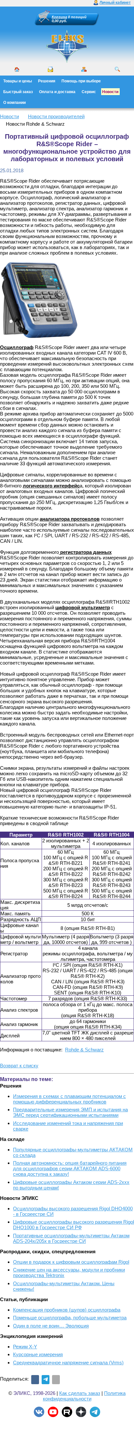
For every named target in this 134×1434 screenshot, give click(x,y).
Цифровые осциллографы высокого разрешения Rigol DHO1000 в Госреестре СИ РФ (73, 1224)
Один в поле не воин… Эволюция (51, 1326)
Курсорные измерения (38, 1354)
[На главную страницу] (67, 62)
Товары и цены (17, 81)
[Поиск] (117, 69)
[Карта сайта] (84, 69)
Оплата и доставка (57, 92)
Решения (46, 81)
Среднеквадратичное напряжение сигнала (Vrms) (68, 1362)
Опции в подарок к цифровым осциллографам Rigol (71, 1262)
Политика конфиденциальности (84, 1395)
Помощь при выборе (81, 81)
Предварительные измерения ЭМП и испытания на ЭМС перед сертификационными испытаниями (70, 1112)
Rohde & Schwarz (84, 1049)
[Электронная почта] (56, 1379)
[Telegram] (45, 1379)
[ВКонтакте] (35, 1379)
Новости (110, 92)
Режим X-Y (25, 1346)
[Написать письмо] (50, 69)
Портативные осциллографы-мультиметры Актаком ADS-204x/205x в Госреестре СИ (71, 1238)
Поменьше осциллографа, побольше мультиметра (70, 1317)
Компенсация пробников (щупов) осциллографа (66, 1310)
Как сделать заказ (79, 1393)
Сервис (89, 92)
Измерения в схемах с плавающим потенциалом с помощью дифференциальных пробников (69, 1098)
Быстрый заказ (18, 92)
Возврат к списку (19, 1065)
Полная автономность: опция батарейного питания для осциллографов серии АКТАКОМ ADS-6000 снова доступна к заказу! (70, 1168)
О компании (14, 102)
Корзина (59, 17)
